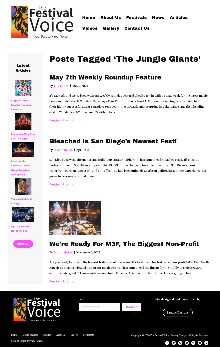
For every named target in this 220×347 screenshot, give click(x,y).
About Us (110, 17)
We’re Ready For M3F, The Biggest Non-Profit (124, 244)
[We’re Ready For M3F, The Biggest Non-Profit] (75, 218)
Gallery (111, 28)
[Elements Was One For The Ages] (23, 121)
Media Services (30, 335)
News (158, 17)
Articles (179, 17)
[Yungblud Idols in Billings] (23, 186)
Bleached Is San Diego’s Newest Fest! (113, 141)
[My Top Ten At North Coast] (23, 214)
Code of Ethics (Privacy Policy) (27, 341)
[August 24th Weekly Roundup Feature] (23, 88)
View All (23, 243)
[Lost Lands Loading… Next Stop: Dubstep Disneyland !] (23, 149)
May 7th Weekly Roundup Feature (105, 77)
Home (88, 17)
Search (83, 299)
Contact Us (137, 28)
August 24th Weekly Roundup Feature (21, 105)
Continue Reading (61, 120)
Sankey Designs (178, 312)
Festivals (136, 17)
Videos (90, 28)
